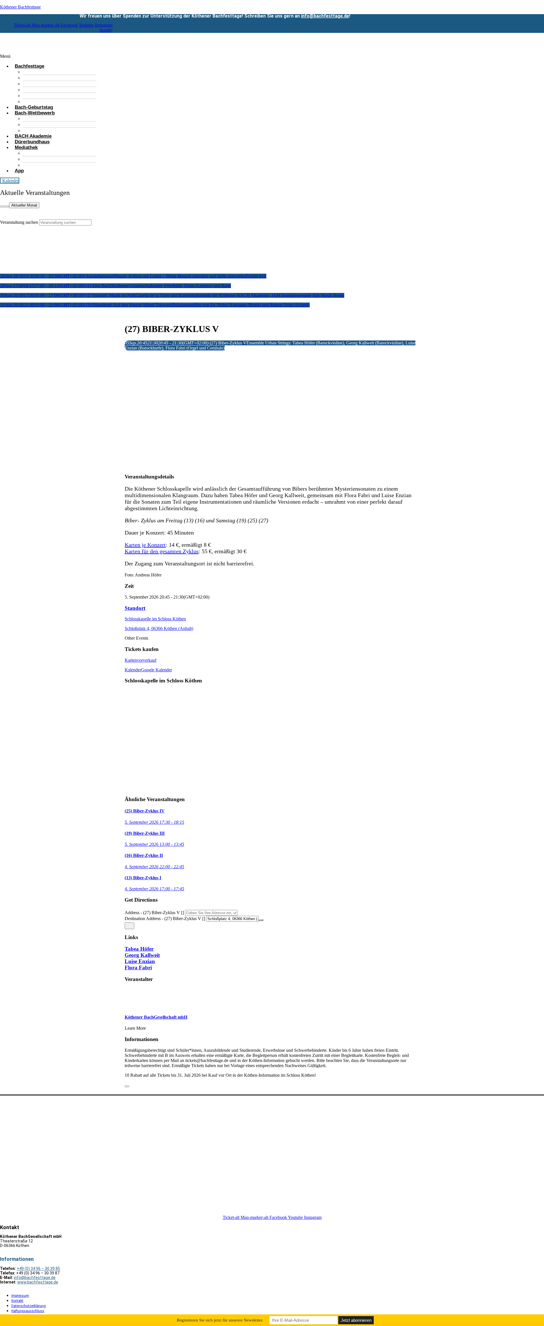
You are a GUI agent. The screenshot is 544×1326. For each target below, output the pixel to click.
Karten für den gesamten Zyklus (162, 551)
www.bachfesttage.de (37, 1282)
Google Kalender (156, 669)
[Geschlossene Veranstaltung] (127, 1086)
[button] (217, 56)
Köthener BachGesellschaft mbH (156, 1017)
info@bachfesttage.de (325, 16)
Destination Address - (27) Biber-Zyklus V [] (165, 918)
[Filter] (7, 206)
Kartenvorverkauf (140, 660)
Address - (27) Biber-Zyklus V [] (154, 912)
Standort (135, 608)
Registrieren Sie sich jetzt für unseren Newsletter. (220, 1320)
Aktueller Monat (24, 205)
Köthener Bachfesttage (20, 7)
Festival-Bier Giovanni (57, 89)
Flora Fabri (138, 967)
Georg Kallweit (142, 955)
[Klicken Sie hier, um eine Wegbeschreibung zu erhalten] (129, 925)
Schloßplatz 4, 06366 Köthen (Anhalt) (159, 628)
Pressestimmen (49, 165)
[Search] (2, 206)
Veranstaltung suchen (19, 222)
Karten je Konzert (145, 545)
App (19, 170)
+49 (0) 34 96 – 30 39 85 (38, 1268)
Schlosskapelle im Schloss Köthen (155, 618)
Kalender (133, 669)
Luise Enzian (140, 961)
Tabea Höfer (139, 949)
